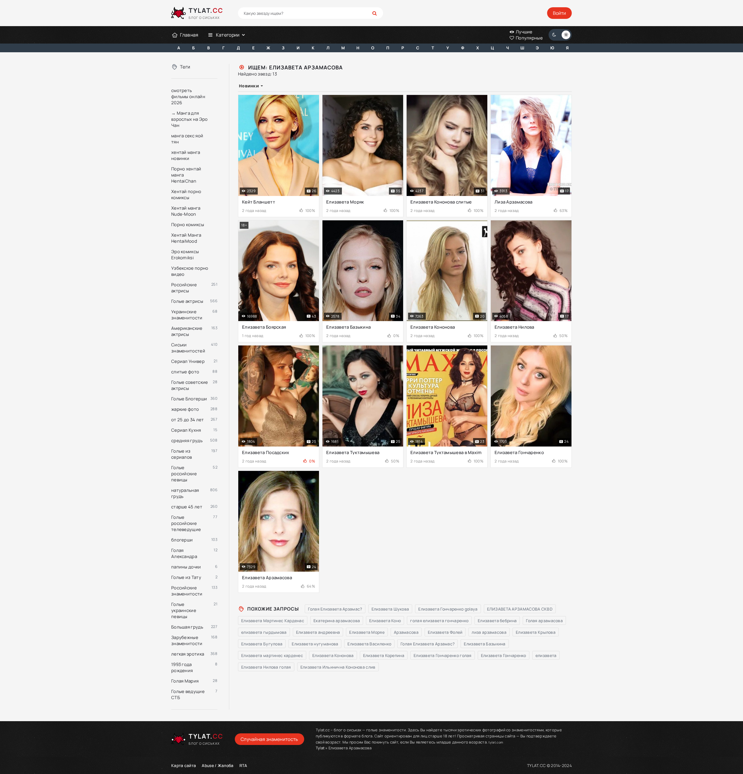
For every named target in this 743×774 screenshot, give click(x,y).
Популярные (529, 38)
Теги (185, 67)
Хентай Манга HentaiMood (186, 238)
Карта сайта (183, 765)
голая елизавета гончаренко (439, 620)
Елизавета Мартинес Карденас (272, 620)
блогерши (182, 540)
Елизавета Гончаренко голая (443, 655)
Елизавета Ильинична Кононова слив (338, 667)
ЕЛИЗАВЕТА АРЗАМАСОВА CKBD (520, 609)
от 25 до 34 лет (187, 420)
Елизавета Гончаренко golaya (447, 609)
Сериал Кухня (186, 430)
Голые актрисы (187, 301)
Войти (559, 13)
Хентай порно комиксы (186, 194)
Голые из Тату (186, 577)
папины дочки (186, 567)
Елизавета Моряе (367, 632)
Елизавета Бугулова (261, 644)
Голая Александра (184, 553)
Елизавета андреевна (318, 632)
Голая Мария (185, 681)
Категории (228, 35)
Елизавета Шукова (390, 609)
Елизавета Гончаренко (503, 655)
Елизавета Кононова (333, 655)
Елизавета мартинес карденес (272, 655)
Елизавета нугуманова (315, 644)
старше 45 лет (186, 507)
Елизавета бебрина (497, 620)
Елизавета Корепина (383, 655)
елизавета (546, 655)
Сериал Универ (188, 361)
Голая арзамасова (544, 620)
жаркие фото (185, 409)
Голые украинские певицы (183, 610)
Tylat (320, 747)
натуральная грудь (185, 493)
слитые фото (185, 372)
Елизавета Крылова (536, 632)
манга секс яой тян (187, 139)
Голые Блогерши (189, 399)
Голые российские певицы (184, 474)
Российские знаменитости (187, 591)
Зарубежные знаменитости (187, 640)
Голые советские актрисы (189, 385)
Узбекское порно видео (189, 271)
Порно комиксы (187, 225)
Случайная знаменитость (269, 739)
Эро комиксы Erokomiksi (185, 255)
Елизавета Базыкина (484, 644)
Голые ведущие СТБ (188, 694)
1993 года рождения (182, 667)
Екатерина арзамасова (336, 620)
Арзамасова (406, 632)
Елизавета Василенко (369, 644)
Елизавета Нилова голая (266, 667)
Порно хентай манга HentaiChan (186, 175)
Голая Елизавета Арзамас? (335, 609)
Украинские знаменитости (187, 315)
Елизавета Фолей (445, 632)
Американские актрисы (187, 331)
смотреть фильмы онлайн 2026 (188, 96)
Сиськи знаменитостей (188, 348)
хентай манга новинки (185, 155)
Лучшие (524, 32)
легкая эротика (187, 654)
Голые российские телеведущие (186, 523)
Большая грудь (187, 627)
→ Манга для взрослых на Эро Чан (189, 119)
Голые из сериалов (181, 454)
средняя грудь (187, 441)
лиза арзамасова (489, 632)
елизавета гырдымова (264, 632)
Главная (189, 35)
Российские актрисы (184, 288)
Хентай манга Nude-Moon (186, 211)
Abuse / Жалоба (217, 765)
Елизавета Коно (385, 620)
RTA (243, 765)
